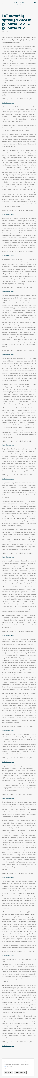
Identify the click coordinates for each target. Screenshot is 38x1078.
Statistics (8, 1066)
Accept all (8, 1072)
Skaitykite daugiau (8, 103)
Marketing (8, 1069)
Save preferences (20, 1072)
